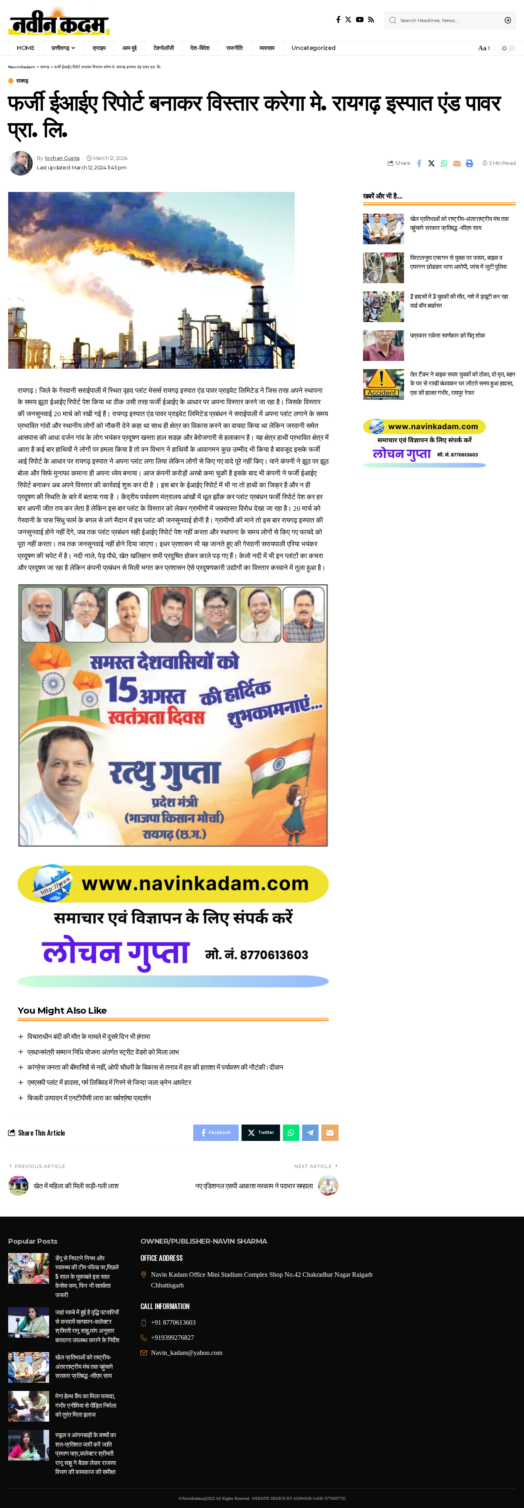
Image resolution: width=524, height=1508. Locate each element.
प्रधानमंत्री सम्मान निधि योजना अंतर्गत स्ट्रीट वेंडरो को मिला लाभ (103, 1051)
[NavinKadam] (59, 20)
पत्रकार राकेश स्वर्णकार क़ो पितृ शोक (447, 334)
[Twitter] (348, 20)
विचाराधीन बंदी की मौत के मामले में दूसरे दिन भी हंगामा (88, 1036)
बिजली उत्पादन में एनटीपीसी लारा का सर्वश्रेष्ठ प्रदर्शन (89, 1097)
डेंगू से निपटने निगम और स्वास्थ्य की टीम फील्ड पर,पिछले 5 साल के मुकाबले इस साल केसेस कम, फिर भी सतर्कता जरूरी (87, 1276)
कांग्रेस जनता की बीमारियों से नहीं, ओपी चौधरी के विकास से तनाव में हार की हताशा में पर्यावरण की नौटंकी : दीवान (155, 1067)
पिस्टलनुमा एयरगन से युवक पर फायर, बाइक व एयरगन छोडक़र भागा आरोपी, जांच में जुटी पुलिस (458, 261)
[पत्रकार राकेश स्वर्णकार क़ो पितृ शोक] (383, 345)
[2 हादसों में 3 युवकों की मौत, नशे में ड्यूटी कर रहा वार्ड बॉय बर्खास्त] (383, 306)
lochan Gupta (62, 158)
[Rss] (371, 20)
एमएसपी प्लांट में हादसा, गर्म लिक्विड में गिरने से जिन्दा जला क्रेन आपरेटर (109, 1082)
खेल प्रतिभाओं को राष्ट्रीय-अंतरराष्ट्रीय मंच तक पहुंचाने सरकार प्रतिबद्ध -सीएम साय (459, 223)
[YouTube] (360, 20)
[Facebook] (338, 20)
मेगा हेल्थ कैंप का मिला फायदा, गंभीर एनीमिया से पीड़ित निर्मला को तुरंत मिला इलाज (85, 1404)
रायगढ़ (22, 80)
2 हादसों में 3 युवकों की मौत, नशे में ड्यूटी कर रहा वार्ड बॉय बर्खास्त (459, 300)
